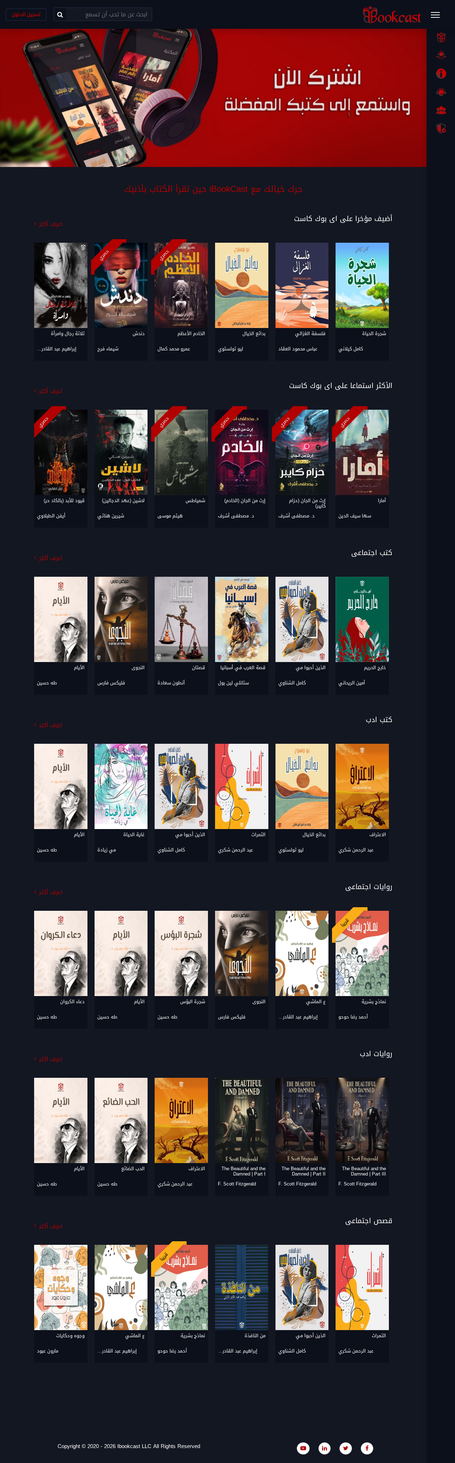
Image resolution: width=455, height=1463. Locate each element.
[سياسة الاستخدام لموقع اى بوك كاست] (441, 128)
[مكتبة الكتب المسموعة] (441, 55)
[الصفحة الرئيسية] (441, 37)
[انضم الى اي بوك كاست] (441, 110)
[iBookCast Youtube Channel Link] (303, 1448)
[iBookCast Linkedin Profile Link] (324, 1448)
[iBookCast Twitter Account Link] (345, 1448)
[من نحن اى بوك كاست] (441, 73)
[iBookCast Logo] (392, 14)
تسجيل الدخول (26, 14)
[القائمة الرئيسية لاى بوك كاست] (438, 17)
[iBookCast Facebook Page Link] (367, 1448)
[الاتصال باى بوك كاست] (441, 92)
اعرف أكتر (51, 224)
